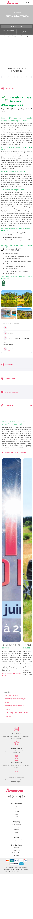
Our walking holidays (11, 695)
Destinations (16, 804)
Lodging (16, 822)
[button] (27, 2)
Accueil (3, 36)
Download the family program (14, 452)
